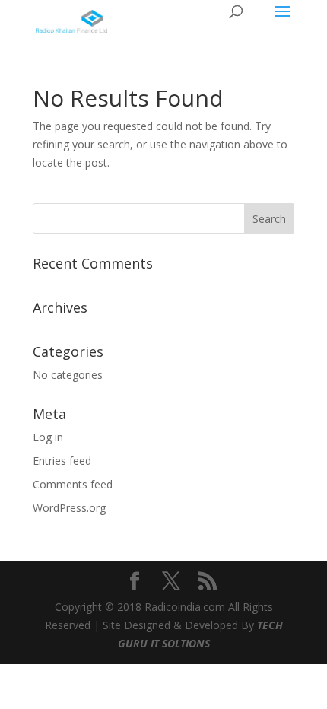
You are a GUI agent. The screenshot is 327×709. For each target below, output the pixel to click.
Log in (48, 437)
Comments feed (73, 484)
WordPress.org (69, 508)
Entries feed (62, 460)
